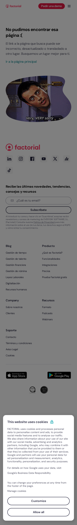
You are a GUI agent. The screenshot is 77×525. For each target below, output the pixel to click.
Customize (38, 501)
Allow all (38, 512)
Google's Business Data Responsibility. (29, 473)
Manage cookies (16, 491)
